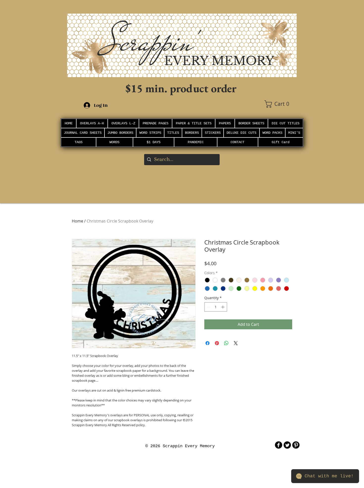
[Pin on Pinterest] (217, 343)
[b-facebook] (278, 445)
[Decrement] (208, 307)
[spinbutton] (215, 307)
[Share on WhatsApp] (226, 343)
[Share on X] (236, 343)
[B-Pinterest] (296, 445)
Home (77, 221)
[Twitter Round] (287, 445)
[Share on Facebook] (207, 343)
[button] (280, 104)
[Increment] (223, 307)
